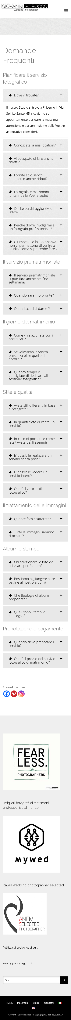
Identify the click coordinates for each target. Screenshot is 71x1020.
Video (36, 1003)
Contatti (49, 1003)
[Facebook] (6, 693)
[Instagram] (21, 693)
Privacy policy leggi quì (17, 963)
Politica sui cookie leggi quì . (20, 947)
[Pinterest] (14, 693)
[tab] (35, 95)
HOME (9, 1003)
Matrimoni (22, 1003)
